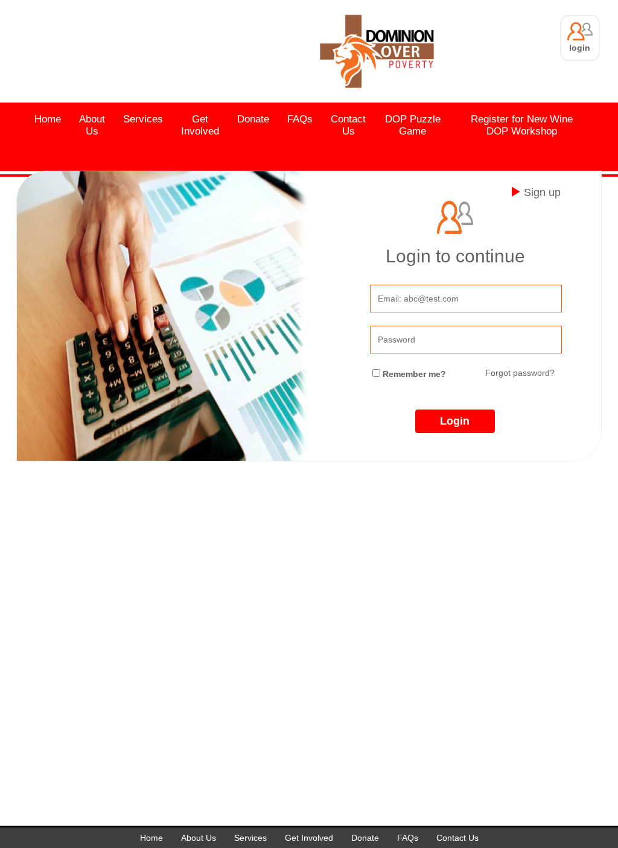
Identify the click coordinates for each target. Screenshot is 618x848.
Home (47, 119)
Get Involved (200, 125)
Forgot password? (520, 373)
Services (143, 119)
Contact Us (348, 125)
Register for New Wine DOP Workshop (522, 125)
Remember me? (414, 374)
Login (455, 421)
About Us (92, 125)
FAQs (300, 119)
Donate (253, 119)
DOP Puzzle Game (413, 125)
